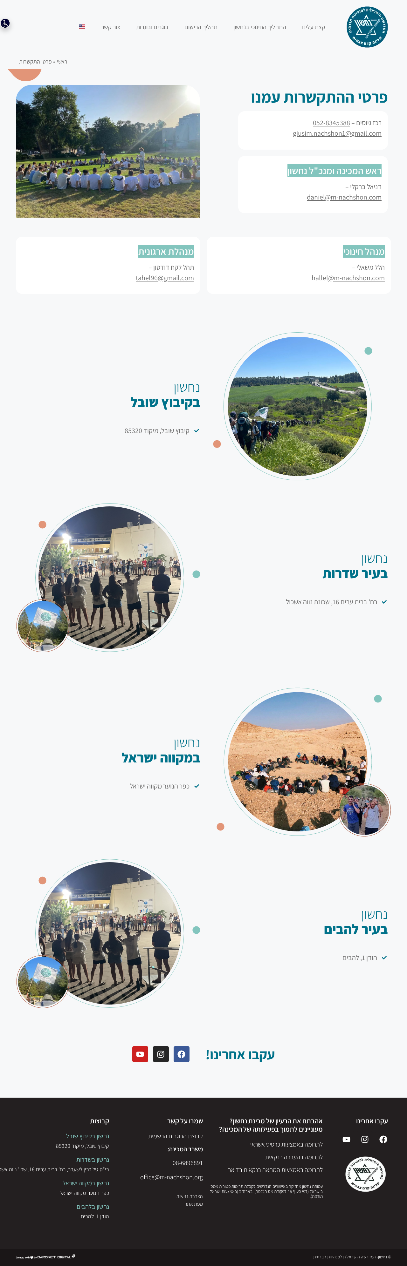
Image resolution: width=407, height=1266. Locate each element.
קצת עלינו (313, 27)
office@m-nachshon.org (171, 1177)
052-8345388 (331, 122)
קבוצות (99, 1120)
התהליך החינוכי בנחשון (259, 27)
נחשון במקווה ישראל (86, 1183)
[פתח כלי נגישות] (5, 23)
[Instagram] (161, 1054)
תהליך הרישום (200, 27)
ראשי (62, 61)
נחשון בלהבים (93, 1206)
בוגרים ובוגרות (152, 27)
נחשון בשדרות (92, 1159)
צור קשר (110, 27)
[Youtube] (140, 1054)
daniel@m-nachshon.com (344, 197)
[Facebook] (182, 1054)
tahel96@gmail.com (165, 277)
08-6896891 (188, 1163)
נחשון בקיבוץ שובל (87, 1136)
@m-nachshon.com (356, 277)
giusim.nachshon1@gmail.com (337, 133)
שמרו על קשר (185, 1120)
